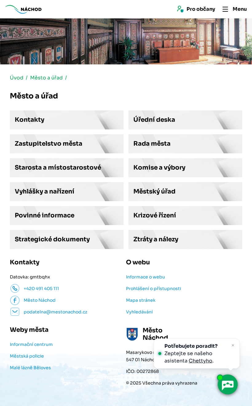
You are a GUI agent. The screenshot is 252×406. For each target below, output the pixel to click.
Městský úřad (154, 191)
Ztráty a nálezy (155, 239)
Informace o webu (145, 277)
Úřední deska (154, 120)
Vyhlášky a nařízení (44, 191)
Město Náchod (40, 300)
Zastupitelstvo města (48, 143)
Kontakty (29, 120)
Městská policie (27, 356)
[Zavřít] (233, 345)
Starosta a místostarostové (58, 167)
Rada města (152, 143)
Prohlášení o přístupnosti (153, 288)
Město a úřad (46, 78)
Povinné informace (44, 215)
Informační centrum (31, 344)
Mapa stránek (141, 300)
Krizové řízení (154, 215)
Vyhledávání (139, 312)
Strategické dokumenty (52, 239)
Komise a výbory (159, 167)
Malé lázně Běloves (30, 367)
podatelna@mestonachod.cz (55, 312)
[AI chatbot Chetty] (227, 384)
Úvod (16, 78)
